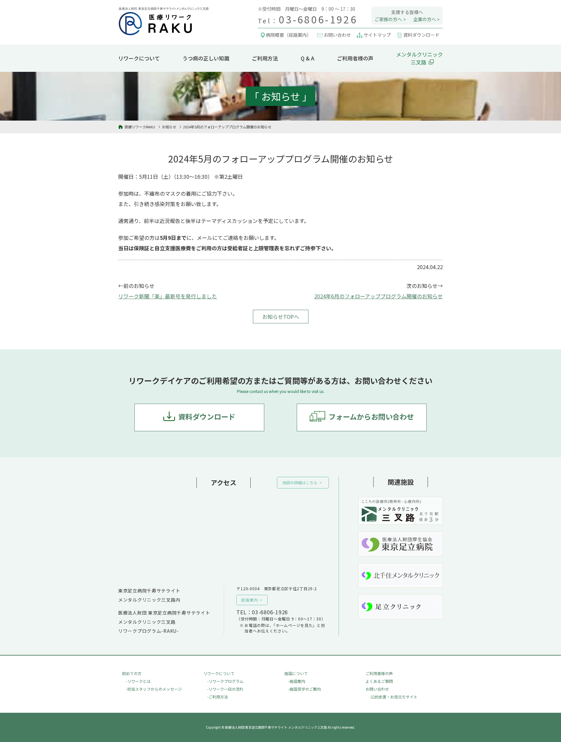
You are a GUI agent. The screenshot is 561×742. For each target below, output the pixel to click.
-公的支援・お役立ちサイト (393, 696)
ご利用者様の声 (355, 58)
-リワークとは (138, 681)
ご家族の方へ (388, 19)
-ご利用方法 (217, 696)
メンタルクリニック (419, 58)
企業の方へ (424, 19)
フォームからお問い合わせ (371, 416)
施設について (296, 673)
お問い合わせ (377, 689)
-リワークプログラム (225, 681)
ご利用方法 (265, 58)
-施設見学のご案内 (304, 689)
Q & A (307, 58)
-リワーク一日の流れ (225, 689)
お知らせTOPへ (280, 316)
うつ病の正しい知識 (205, 58)
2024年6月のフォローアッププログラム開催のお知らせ (378, 296)
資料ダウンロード (206, 416)
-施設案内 (296, 681)
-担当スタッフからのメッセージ (154, 689)
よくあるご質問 (379, 681)
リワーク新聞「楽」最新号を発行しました (167, 296)
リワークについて (139, 58)
